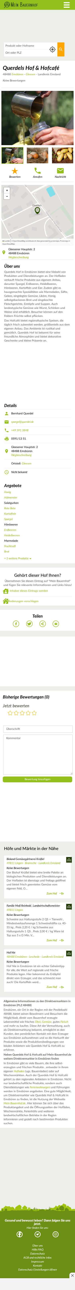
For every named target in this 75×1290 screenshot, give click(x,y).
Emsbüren (17, 74)
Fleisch (64, 1022)
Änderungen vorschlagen (23, 601)
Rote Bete (10, 508)
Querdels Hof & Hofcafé (31, 68)
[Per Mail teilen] (56, 624)
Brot (6, 551)
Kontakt (37, 1265)
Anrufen (37, 177)
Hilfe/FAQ (37, 1249)
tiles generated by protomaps (48, 241)
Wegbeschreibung (18, 257)
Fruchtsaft (10, 546)
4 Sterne (28, 713)
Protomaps (64, 241)
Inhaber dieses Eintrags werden (29, 591)
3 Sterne (22, 713)
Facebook (19, 1234)
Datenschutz (37, 1253)
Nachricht (60, 177)
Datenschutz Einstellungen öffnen (37, 1269)
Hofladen (19, 1071)
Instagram (55, 1234)
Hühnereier (10, 497)
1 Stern (10, 713)
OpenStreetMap (8, 244)
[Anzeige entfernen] (72, 1275)
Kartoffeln (10, 513)
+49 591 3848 (19, 430)
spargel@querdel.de (22, 422)
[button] (37, 211)
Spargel (8, 519)
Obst (38, 1022)
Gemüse (47, 1022)
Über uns (37, 1245)
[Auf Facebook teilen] (16, 624)
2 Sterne (16, 713)
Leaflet (7, 241)
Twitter (37, 1234)
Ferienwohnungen (40, 1087)
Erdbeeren (10, 530)
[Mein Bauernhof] (28, 5)
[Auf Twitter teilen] (29, 624)
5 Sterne (34, 713)
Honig (7, 492)
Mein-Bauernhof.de (15, 1103)
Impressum (37, 1261)
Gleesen (30, 74)
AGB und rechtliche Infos (37, 1257)
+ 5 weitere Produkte (16, 558)
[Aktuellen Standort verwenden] (52, 49)
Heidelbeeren (12, 535)
